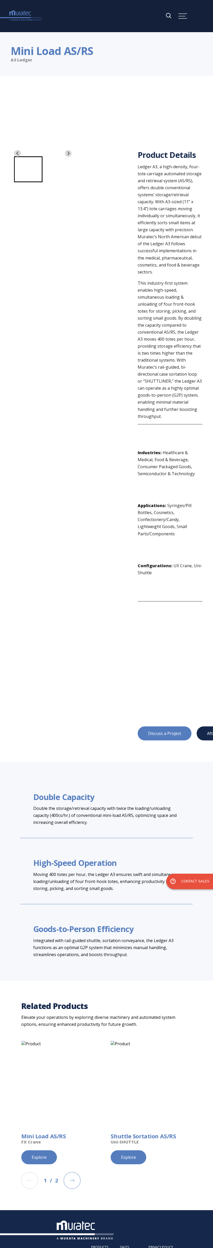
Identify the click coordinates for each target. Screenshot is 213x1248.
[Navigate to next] (72, 1180)
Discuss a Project (164, 733)
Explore (39, 1157)
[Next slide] (68, 153)
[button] (28, 169)
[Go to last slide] (17, 153)
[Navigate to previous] (29, 1180)
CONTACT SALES (189, 881)
